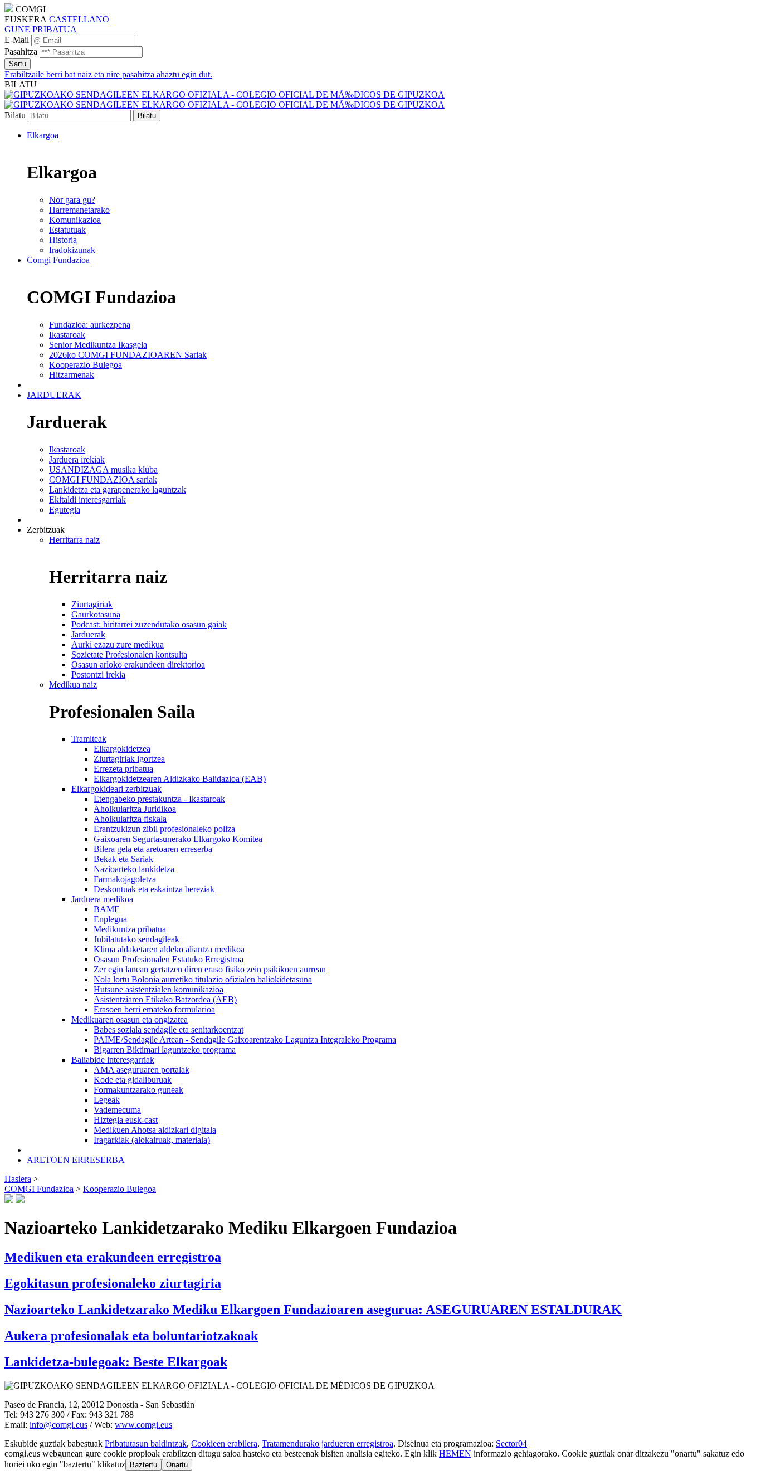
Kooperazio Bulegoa (119, 1189)
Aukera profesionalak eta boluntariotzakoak (131, 1335)
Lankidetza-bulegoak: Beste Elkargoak (115, 1362)
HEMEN (455, 1453)
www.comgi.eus (143, 1424)
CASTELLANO (79, 19)
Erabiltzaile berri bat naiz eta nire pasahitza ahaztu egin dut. (108, 74)
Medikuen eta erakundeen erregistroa (112, 1257)
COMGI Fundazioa (39, 1189)
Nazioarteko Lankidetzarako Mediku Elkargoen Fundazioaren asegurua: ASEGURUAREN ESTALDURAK (313, 1309)
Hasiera (17, 1179)
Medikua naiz (73, 684)
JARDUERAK (54, 395)
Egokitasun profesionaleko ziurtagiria (112, 1283)
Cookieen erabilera (224, 1443)
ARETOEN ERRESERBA (76, 1160)
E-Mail (16, 40)
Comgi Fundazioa (58, 260)
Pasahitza (20, 51)
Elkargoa (42, 135)
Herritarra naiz (74, 539)
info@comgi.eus (58, 1424)
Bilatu (15, 115)
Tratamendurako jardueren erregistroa (327, 1443)
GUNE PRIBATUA (40, 29)
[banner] (224, 99)
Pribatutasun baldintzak (146, 1443)
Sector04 (511, 1443)
